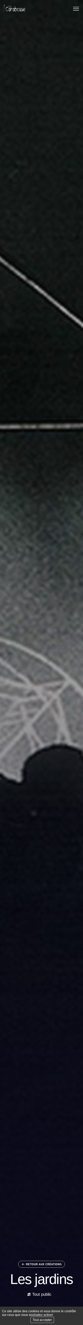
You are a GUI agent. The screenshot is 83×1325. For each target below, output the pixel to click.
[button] (76, 8)
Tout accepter (42, 1320)
